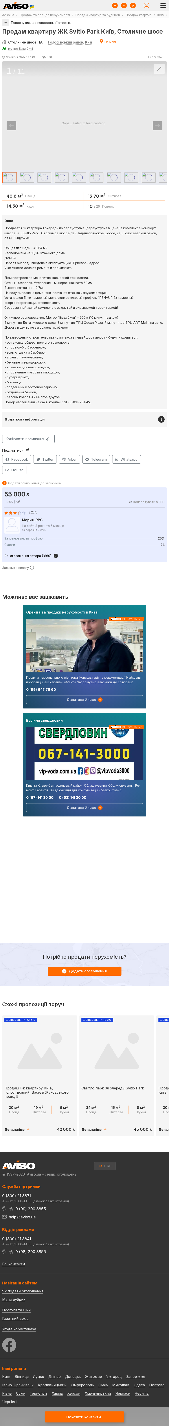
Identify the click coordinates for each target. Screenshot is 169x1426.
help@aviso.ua (22, 1217)
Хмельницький (98, 1393)
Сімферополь (82, 1385)
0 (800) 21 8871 (16, 1195)
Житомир (93, 1376)
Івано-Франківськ (17, 1385)
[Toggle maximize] (159, 69)
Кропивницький (52, 1385)
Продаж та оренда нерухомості (45, 15)
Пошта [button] (17, 470)
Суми (20, 1393)
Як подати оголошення (22, 1291)
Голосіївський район (65, 42)
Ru (109, 1166)
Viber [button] (72, 459)
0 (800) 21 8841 (16, 1239)
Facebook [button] (19, 459)
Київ (88, 42)
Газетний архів (15, 1318)
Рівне (7, 1393)
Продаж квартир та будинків (97, 15)
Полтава (156, 1385)
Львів (103, 1385)
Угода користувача (19, 1329)
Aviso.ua (8, 15)
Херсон (73, 1393)
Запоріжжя (135, 1376)
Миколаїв (120, 1385)
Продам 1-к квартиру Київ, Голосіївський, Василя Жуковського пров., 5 (36, 1092)
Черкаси (122, 1393)
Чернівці (9, 1401)
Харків (57, 1393)
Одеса (139, 1385)
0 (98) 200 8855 (30, 1251)
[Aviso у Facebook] (84, 1344)
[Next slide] (157, 125)
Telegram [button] (99, 459)
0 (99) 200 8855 (30, 1208)
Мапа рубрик (13, 1299)
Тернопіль (38, 1393)
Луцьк (38, 1376)
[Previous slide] (11, 125)
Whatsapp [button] (129, 459)
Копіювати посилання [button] (25, 439)
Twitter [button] (48, 459)
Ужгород (114, 1376)
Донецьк (73, 1376)
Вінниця (22, 1376)
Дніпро (54, 1376)
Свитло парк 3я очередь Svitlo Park (112, 1088)
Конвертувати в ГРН (149, 502)
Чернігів (142, 1393)
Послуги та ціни (16, 1310)
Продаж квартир (139, 15)
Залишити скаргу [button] (15, 568)
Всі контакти (13, 1264)
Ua (99, 1166)
